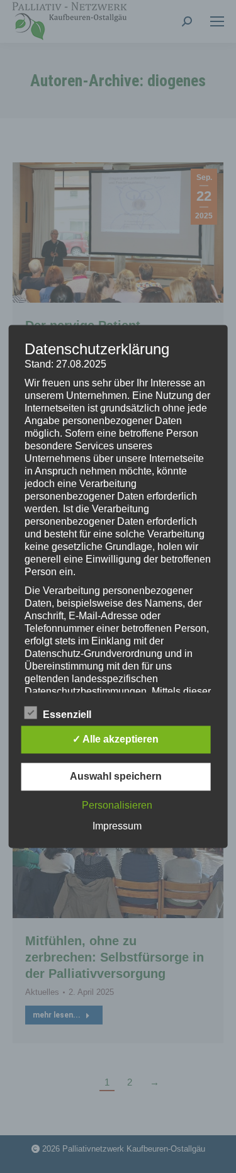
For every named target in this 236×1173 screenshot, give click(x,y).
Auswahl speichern (116, 777)
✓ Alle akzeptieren (115, 739)
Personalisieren (117, 805)
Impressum (117, 826)
